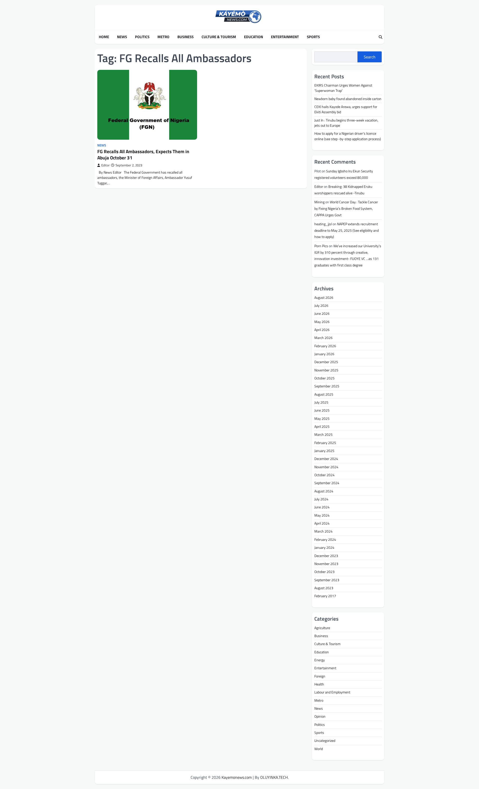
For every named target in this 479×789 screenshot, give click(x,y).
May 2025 (322, 418)
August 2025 (323, 394)
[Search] (380, 37)
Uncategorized (324, 740)
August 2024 (323, 491)
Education (253, 37)
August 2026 (323, 297)
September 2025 (326, 386)
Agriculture (322, 628)
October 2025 (324, 378)
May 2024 (322, 515)
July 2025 (321, 402)
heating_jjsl (323, 224)
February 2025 (325, 443)
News (122, 37)
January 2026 (324, 354)
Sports (313, 37)
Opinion (320, 716)
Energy (319, 660)
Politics (142, 37)
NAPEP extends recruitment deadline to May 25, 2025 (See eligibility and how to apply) (346, 230)
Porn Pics (321, 246)
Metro (163, 37)
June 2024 (322, 507)
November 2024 (326, 467)
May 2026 (322, 322)
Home (104, 37)
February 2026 (325, 346)
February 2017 (325, 596)
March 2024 (323, 531)
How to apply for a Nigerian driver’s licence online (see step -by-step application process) (347, 136)
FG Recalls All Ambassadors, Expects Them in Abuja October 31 (143, 154)
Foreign (319, 676)
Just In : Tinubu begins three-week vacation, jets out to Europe (346, 122)
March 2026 (323, 337)
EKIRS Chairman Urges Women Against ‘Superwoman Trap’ (343, 88)
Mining (319, 202)
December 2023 (326, 556)
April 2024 (322, 523)
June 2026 (322, 313)
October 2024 (324, 475)
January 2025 (324, 450)
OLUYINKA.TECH (274, 777)
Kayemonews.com (237, 777)
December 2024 (326, 458)
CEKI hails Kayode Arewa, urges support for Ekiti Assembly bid (345, 109)
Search (369, 57)
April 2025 (322, 426)
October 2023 (324, 571)
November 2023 (326, 563)
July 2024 (321, 499)
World (318, 749)
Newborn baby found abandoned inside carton (347, 99)
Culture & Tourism (219, 37)
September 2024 (326, 483)
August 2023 (323, 588)
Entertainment (285, 37)
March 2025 (323, 434)
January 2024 (324, 547)
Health (319, 684)
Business (185, 37)
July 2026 (321, 305)
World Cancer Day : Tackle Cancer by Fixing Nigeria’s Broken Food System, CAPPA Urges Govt (346, 208)
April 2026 (322, 330)
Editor (105, 165)
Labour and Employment (332, 692)
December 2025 (326, 362)
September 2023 (326, 580)
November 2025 (326, 370)
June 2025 (322, 410)
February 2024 (325, 539)
